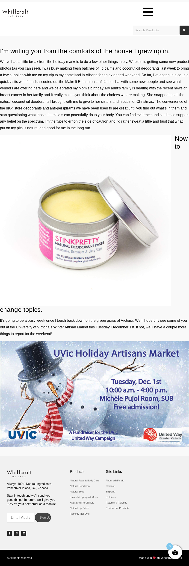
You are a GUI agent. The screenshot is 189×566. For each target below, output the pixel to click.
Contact (110, 486)
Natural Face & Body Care (84, 480)
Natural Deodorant (80, 486)
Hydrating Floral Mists (82, 502)
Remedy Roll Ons (80, 513)
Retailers (111, 497)
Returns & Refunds (116, 502)
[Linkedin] (23, 533)
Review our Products (117, 508)
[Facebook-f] (9, 533)
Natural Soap (77, 491)
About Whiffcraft (115, 480)
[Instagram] (16, 533)
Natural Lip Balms (79, 508)
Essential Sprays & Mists (84, 497)
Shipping (110, 491)
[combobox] (156, 30)
